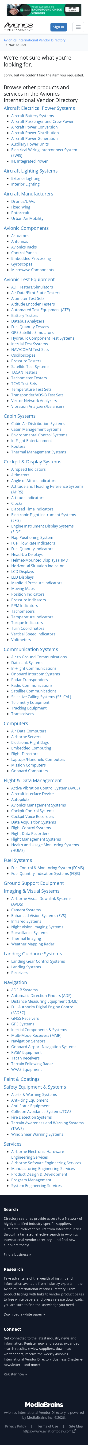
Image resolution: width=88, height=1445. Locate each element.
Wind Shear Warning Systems (37, 1134)
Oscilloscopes (23, 355)
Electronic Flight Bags (30, 742)
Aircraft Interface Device (32, 793)
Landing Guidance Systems (33, 953)
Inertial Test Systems (29, 343)
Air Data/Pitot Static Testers (35, 292)
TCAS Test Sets (24, 383)
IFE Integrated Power (29, 161)
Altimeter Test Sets (28, 298)
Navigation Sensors (28, 1041)
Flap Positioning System (32, 537)
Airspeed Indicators (28, 469)
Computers (16, 723)
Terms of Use (47, 1426)
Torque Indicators (27, 622)
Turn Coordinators (27, 628)
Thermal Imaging (26, 938)
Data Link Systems (27, 662)
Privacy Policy (15, 1426)
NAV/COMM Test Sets (30, 349)
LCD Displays (22, 571)
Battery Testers (24, 315)
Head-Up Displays (27, 554)
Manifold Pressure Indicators (36, 582)
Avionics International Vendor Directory (34, 40)
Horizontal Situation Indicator (37, 565)
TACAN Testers (24, 372)
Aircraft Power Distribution (35, 132)
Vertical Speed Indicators (33, 634)
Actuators (20, 235)
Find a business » (17, 1254)
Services (13, 1144)
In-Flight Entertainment (31, 440)
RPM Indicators (24, 605)
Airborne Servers (26, 736)
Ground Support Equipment (34, 883)
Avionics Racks (24, 247)
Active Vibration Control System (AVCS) (45, 788)
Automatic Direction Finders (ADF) (41, 995)
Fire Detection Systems (31, 1117)
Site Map (76, 1426)
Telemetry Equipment (30, 702)
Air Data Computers (28, 731)
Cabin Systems (20, 416)
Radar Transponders (29, 679)
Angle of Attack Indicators (33, 480)
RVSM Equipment (26, 1052)
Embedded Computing (31, 748)
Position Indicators (28, 594)
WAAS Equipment (26, 1069)
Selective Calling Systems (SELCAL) (41, 696)
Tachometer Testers (29, 378)
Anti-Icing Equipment (29, 1100)
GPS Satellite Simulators (32, 332)
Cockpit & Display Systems (32, 461)
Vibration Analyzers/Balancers (38, 406)
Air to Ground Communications (39, 657)
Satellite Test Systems (30, 366)
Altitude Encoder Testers (33, 304)
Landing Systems (26, 967)
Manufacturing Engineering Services (43, 1168)
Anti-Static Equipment (30, 1105)
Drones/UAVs (23, 201)
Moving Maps (23, 588)
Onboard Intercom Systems (35, 674)
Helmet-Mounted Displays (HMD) (40, 560)
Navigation (15, 982)
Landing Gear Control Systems (38, 961)
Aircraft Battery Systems (32, 115)
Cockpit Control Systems (32, 810)
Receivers (19, 972)
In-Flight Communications (34, 668)
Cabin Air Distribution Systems (38, 423)
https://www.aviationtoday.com (48, 1431)
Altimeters (20, 475)
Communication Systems (31, 649)
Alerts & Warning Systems (34, 1094)
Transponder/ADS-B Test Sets (37, 395)
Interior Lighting (25, 184)
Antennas (19, 241)
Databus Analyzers (27, 321)
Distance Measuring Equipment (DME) (44, 1001)
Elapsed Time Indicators (32, 509)
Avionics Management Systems (38, 805)
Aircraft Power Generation (34, 138)
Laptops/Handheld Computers (38, 759)
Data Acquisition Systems (33, 822)
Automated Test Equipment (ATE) (40, 309)
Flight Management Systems (36, 839)
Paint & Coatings (22, 1079)
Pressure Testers (26, 360)
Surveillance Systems (29, 932)
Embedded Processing (31, 258)
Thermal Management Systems (38, 452)
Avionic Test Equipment (29, 279)
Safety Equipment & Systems (35, 1087)
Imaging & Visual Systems (32, 891)
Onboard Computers (29, 770)
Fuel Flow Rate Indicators (33, 543)
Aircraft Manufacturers (28, 194)
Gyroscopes (21, 264)
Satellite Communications (34, 691)
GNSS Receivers (25, 1018)
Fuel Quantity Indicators (32, 548)
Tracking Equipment (29, 708)
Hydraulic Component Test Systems (42, 338)
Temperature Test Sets (31, 389)
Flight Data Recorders (30, 833)
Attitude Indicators (27, 497)
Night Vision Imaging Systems (37, 927)
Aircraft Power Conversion (34, 127)
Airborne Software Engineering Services (46, 1163)
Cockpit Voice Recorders (32, 816)
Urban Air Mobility (27, 218)
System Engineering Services (36, 1185)
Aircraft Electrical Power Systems (39, 108)
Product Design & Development (39, 1174)
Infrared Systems (26, 921)
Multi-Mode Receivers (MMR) (36, 1035)
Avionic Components (26, 228)
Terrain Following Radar (32, 1063)
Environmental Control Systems (39, 435)
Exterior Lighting (25, 178)
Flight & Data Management (33, 780)
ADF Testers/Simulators (32, 287)
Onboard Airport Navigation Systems (44, 1046)
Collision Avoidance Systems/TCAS (41, 1111)
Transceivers (22, 713)
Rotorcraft (20, 212)
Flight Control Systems (31, 827)
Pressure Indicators (28, 600)
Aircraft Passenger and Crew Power (42, 121)
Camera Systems (26, 910)
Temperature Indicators (32, 617)
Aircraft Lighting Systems (31, 171)
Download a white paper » (24, 1314)
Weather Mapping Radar (32, 944)
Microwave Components (32, 269)
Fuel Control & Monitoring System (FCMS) (47, 867)
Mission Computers (28, 765)
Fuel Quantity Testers (30, 326)
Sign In (58, 27)
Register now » (15, 1374)
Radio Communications (32, 685)
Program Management (31, 1180)
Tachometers (23, 611)
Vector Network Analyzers (34, 400)
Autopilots (20, 799)
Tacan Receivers (25, 1058)
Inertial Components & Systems (39, 1029)
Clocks (17, 503)
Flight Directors (24, 753)
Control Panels (24, 252)
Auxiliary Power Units (30, 144)
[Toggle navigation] (78, 27)
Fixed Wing (20, 207)
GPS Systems (22, 1024)
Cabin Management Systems (36, 429)
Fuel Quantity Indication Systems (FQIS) (45, 873)
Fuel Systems (18, 860)
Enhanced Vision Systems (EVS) (38, 915)
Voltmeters (21, 639)
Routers (18, 446)
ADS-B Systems (24, 990)
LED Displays (22, 577)
